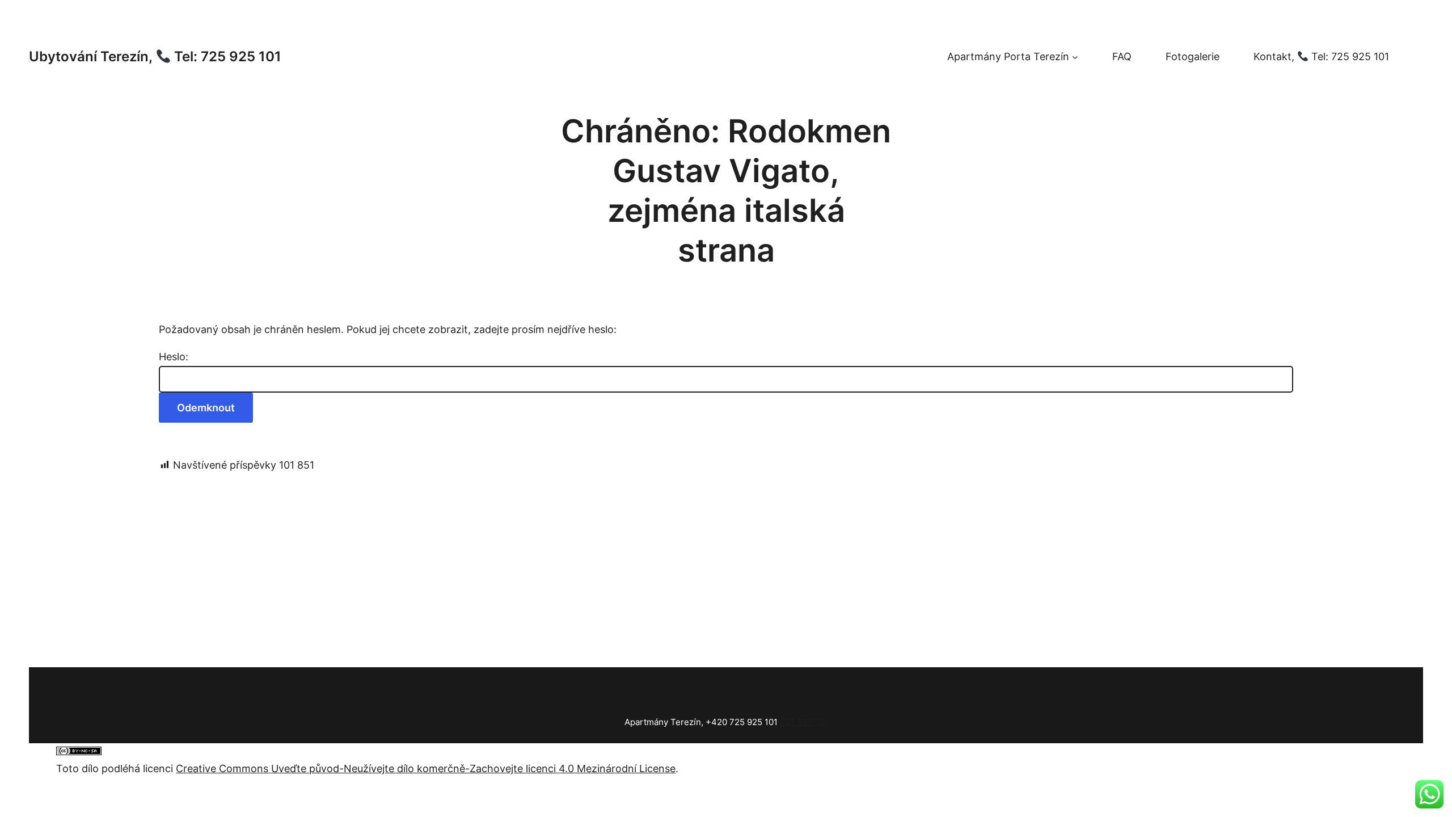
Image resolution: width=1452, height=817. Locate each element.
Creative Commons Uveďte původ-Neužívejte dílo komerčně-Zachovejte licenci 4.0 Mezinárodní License (426, 768)
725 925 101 (804, 722)
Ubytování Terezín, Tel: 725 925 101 (155, 56)
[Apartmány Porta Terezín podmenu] (1075, 57)
